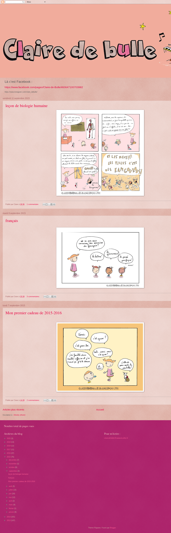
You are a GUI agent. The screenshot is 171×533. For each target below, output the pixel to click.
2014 (9, 517)
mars (11, 505)
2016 (9, 453)
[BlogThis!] (46, 204)
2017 (9, 450)
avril (11, 501)
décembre (13, 460)
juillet (11, 490)
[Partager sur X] (49, 204)
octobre (12, 467)
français (11, 220)
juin (10, 494)
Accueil (100, 409)
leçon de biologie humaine (26, 105)
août (11, 486)
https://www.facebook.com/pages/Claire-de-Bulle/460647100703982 (44, 87)
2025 (9, 438)
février (11, 508)
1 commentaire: (33, 204)
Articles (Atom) (19, 415)
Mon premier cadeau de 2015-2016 (33, 312)
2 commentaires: (33, 400)
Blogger (113, 528)
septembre (13, 471)
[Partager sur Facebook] (51, 204)
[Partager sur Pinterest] (54, 204)
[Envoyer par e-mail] (44, 204)
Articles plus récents (13, 409)
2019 (9, 442)
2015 (9, 457)
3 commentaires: (33, 297)
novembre (13, 464)
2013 (9, 520)
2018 (9, 446)
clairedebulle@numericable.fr (116, 438)
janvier (11, 512)
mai (10, 497)
